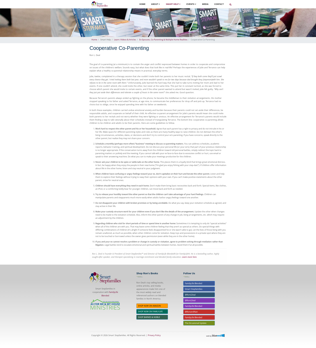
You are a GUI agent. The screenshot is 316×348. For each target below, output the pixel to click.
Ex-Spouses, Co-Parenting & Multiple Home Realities (163, 39)
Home (142, 4)
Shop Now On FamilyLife (150, 311)
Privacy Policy (154, 335)
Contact (219, 4)
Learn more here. (189, 257)
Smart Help (172, 4)
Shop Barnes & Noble (149, 317)
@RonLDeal (190, 294)
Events (191, 4)
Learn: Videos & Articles (125, 39)
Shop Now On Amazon (149, 305)
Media (205, 4)
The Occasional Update (195, 323)
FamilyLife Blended (193, 283)
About (155, 4)
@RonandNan (191, 311)
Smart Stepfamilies (193, 289)
